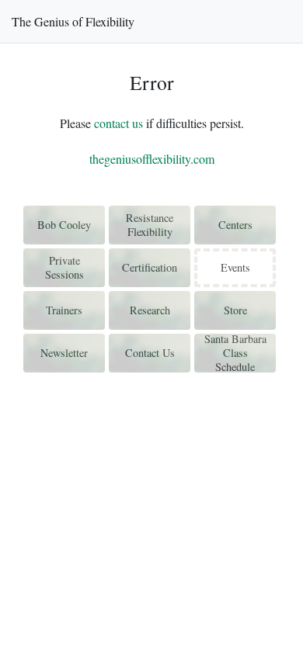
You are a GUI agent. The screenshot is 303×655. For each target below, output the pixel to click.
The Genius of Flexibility (73, 21)
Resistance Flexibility (149, 224)
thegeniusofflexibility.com (151, 159)
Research (150, 310)
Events (235, 267)
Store (235, 310)
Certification (149, 267)
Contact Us (150, 352)
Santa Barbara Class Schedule (235, 353)
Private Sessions (64, 267)
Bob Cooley (64, 224)
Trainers (64, 310)
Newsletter (64, 352)
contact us (118, 123)
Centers (235, 224)
